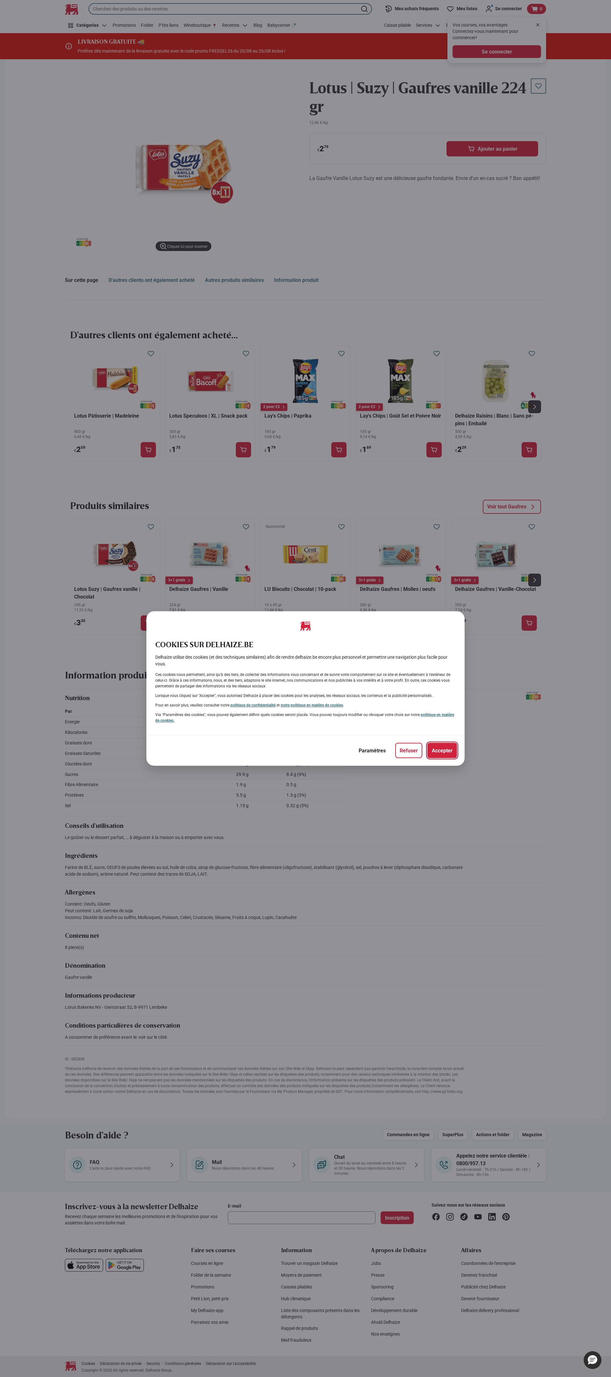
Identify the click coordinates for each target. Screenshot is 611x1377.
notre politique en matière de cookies (312, 705)
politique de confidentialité (253, 705)
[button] (592, 1360)
